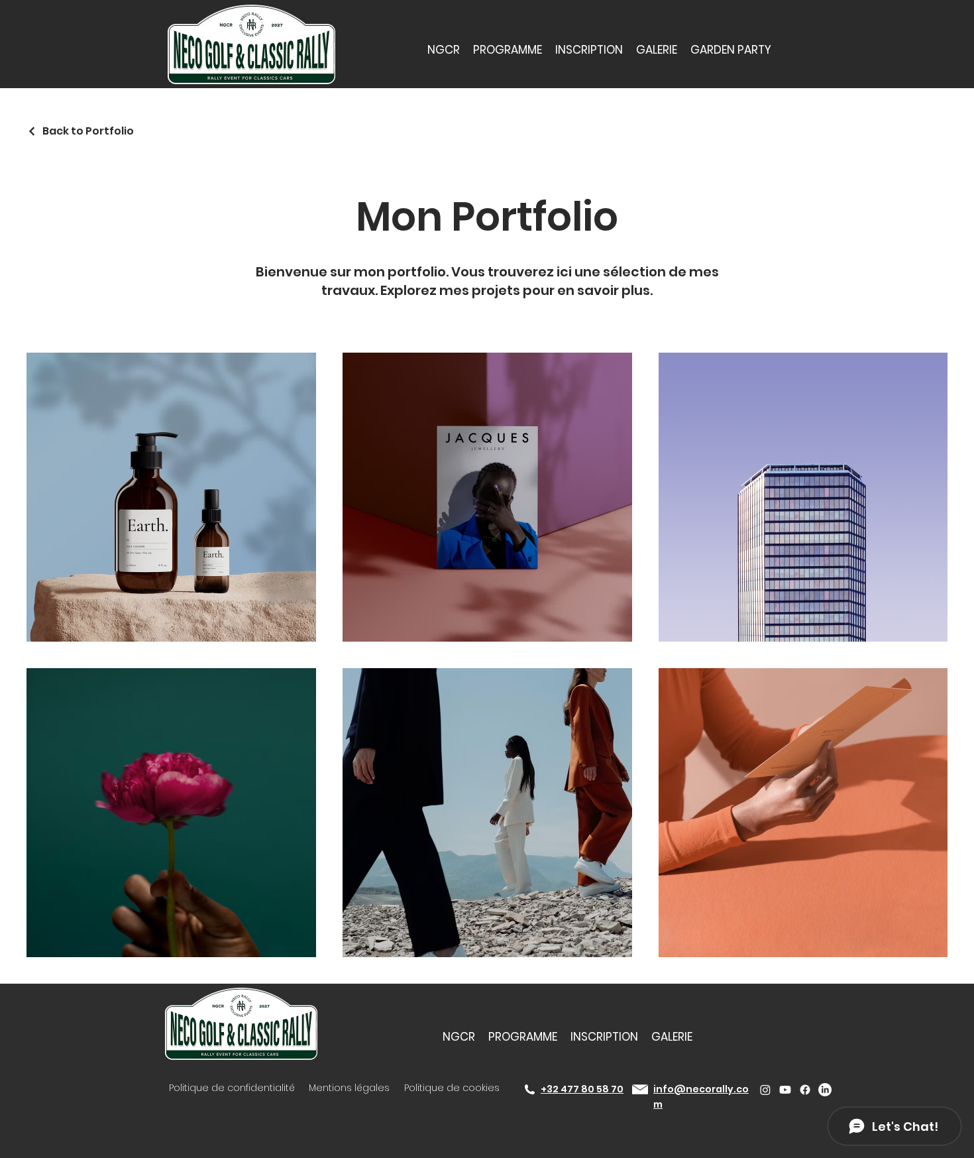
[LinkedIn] (825, 1089)
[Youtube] (785, 1089)
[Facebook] (805, 1089)
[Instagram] (765, 1089)
